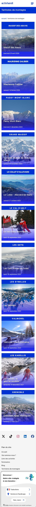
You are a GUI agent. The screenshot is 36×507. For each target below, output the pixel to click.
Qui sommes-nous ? (9, 455)
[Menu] (32, 3)
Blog (3, 465)
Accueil (4, 452)
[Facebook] (32, 437)
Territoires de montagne (11, 469)
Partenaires (6, 462)
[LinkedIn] (25, 437)
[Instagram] (18, 437)
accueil (4, 19)
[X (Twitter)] (3, 437)
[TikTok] (11, 437)
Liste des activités (8, 459)
